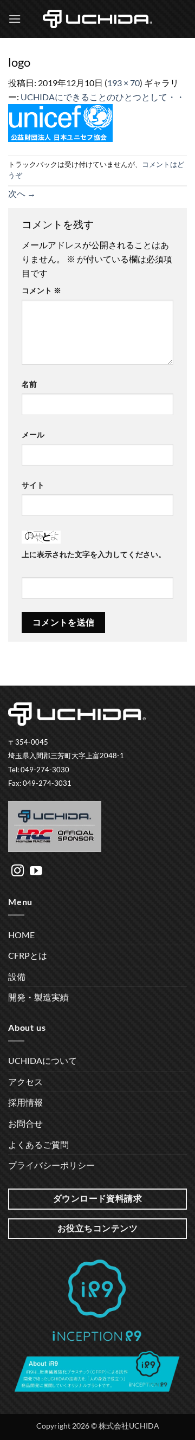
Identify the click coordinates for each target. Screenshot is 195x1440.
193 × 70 (123, 83)
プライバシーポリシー (51, 1165)
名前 (29, 384)
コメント (41, 290)
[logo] (60, 122)
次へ (22, 193)
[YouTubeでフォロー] (36, 871)
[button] (14, 18)
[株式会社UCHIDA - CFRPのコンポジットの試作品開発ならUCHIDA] (97, 19)
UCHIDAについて (42, 1060)
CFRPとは (27, 955)
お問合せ (25, 1123)
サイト (33, 484)
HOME (21, 934)
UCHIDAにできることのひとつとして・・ (103, 97)
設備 (16, 976)
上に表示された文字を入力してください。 (94, 554)
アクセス (25, 1081)
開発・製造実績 (38, 997)
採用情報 (25, 1102)
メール (33, 434)
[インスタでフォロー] (17, 871)
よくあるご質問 (38, 1144)
